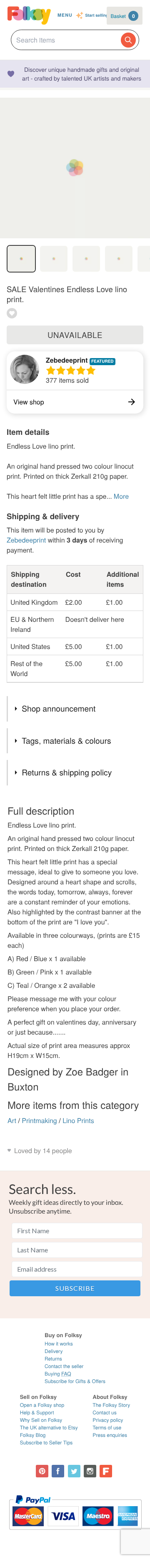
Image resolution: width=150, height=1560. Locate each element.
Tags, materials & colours (66, 740)
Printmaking (39, 1120)
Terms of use (106, 1427)
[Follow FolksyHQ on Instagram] (90, 1471)
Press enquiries (109, 1435)
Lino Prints (78, 1120)
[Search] (128, 40)
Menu (65, 15)
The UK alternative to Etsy (49, 1427)
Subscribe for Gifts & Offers (75, 1381)
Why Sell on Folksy (41, 1420)
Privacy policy (107, 1420)
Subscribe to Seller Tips (46, 1442)
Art (12, 1120)
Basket (123, 16)
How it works (59, 1343)
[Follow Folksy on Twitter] (74, 1471)
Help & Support (37, 1412)
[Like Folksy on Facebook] (58, 1471)
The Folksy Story (111, 1405)
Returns (53, 1358)
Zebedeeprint (67, 360)
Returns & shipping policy (67, 772)
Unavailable (75, 334)
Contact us (104, 1412)
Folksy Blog (33, 1435)
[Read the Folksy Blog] (106, 1471)
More (121, 496)
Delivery (53, 1351)
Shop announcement (58, 708)
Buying (58, 1373)
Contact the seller (64, 1366)
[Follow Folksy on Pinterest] (42, 1471)
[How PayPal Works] (75, 1533)
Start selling (96, 15)
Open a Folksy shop (42, 1405)
